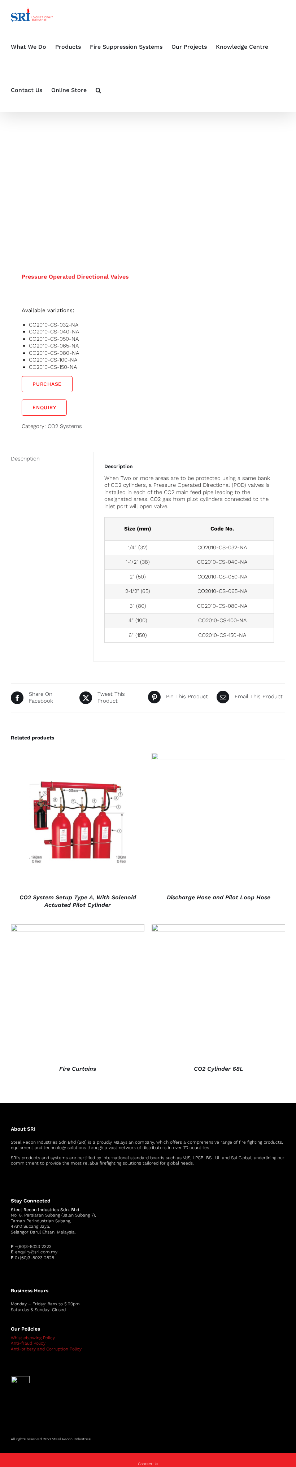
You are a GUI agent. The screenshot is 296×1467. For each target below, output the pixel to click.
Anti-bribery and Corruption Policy (46, 1349)
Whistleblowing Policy (33, 1337)
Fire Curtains (77, 1068)
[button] (98, 90)
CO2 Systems (65, 426)
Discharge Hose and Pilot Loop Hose (218, 897)
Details (77, 821)
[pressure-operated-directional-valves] (77, 178)
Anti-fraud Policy (28, 1343)
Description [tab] (25, 458)
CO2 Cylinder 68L (218, 1068)
